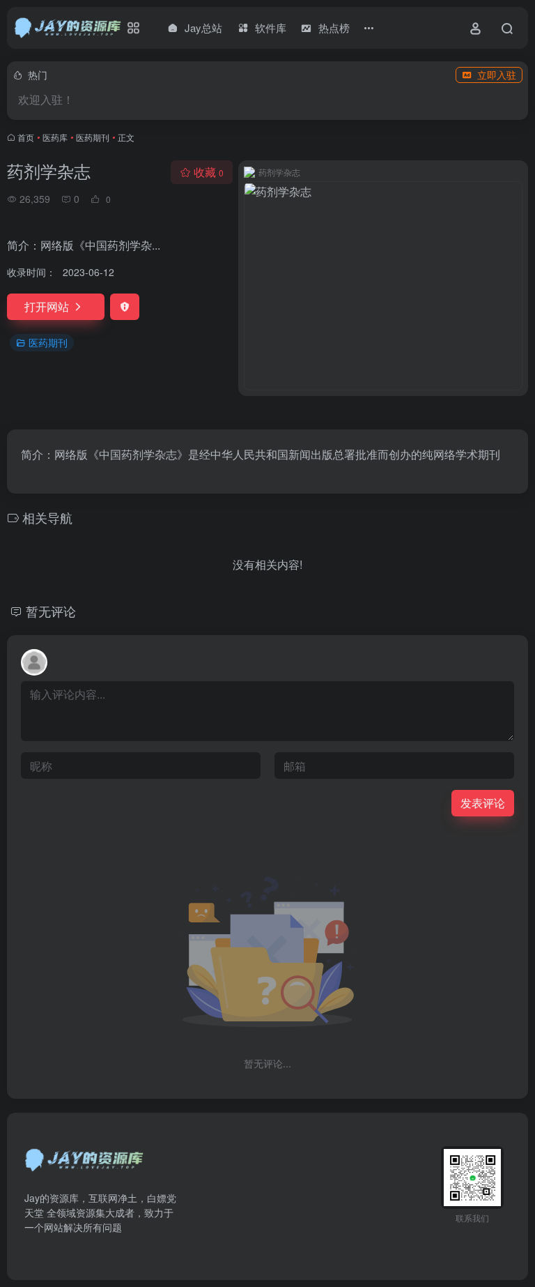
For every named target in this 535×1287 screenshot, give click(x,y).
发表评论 (482, 803)
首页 (25, 137)
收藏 (209, 172)
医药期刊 (92, 137)
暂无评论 (51, 611)
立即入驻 (496, 75)
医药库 (55, 137)
